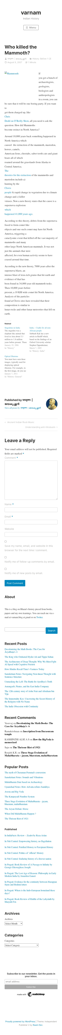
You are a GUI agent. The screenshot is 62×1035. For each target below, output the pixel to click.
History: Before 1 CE (41, 58)
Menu (32, 27)
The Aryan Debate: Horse (16, 808)
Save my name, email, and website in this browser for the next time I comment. (29, 548)
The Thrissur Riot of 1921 (26, 747)
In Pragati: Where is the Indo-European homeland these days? (30, 891)
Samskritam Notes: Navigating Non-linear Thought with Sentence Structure (30, 675)
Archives (9, 918)
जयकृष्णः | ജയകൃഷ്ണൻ (16, 58)
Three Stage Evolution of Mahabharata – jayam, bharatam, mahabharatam (31, 754)
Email (9, 517)
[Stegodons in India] (17, 337)
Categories (9, 940)
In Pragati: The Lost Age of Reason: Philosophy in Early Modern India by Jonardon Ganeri (30, 874)
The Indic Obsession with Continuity (21, 706)
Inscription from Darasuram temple (29, 732)
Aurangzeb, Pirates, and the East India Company (27, 686)
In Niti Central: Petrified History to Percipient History (29, 847)
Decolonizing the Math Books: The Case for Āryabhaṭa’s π (25, 650)
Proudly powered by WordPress (20, 1021)
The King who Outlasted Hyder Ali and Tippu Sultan (29, 656)
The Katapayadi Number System (19, 796)
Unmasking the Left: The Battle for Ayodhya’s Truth (28, 681)
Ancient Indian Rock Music (20, 423)
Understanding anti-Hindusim (40, 428)
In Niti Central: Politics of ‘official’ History (24, 852)
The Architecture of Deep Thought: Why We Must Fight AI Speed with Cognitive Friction (30, 663)
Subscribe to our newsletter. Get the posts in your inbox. (31, 975)
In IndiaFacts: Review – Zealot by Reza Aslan (26, 835)
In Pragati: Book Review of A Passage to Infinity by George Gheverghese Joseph (28, 866)
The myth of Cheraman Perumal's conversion (25, 772)
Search (51, 630)
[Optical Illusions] (17, 366)
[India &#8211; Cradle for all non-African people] (42, 339)
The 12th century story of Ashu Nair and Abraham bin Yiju (29, 692)
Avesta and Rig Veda (14, 791)
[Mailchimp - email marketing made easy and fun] (31, 996)
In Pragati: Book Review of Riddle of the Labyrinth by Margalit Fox (30, 900)
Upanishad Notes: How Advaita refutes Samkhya (27, 786)
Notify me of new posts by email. (24, 573)
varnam (31, 12)
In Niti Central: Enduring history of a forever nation (28, 858)
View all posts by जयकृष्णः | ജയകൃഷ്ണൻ (23, 407)
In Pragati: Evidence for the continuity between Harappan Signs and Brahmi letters (31, 883)
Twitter (39, 617)
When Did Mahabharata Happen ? (20, 813)
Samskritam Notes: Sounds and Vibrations (24, 777)
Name (9, 504)
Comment (11, 458)
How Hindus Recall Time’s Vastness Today (24, 669)
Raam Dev (38, 1025)
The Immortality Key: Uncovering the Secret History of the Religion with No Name (30, 700)
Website (9, 529)
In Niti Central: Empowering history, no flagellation (28, 841)
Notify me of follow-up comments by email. (30, 561)
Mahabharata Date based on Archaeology (23, 781)
